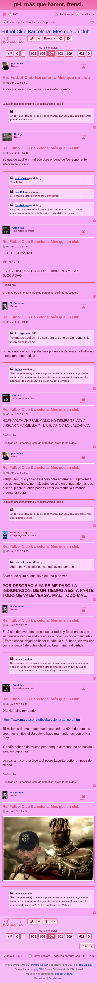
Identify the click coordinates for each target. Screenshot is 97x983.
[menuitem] (13, 14)
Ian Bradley (85, 964)
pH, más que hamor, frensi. (48, 4)
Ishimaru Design (39, 964)
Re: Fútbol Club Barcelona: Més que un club (46, 77)
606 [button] (42, 53)
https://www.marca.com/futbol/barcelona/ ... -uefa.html (41, 719)
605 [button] (33, 53)
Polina (18, 369)
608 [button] (60, 53)
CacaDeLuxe (22, 192)
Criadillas (18, 227)
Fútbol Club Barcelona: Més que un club (45, 31)
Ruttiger (19, 134)
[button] (9, 53)
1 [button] (23, 53)
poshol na (17, 63)
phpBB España (64, 973)
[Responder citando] (83, 67)
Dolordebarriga (19, 532)
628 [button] (81, 53)
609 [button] (69, 53)
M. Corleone (22, 178)
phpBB (38, 969)
